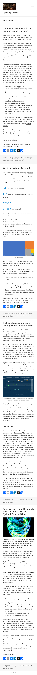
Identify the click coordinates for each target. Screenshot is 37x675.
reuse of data (25, 445)
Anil (31, 478)
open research (26, 159)
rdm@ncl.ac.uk (7, 650)
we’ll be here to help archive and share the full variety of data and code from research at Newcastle (18, 300)
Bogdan (18, 157)
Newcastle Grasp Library (12, 220)
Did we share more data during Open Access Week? (18, 324)
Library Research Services (20, 39)
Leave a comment (8, 162)
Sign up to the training (10, 140)
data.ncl (24, 157)
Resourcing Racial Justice (10, 564)
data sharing (7, 315)
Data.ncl (5, 551)
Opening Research (11, 12)
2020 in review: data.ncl (16, 168)
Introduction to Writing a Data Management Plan (18, 52)
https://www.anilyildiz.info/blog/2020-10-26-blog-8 (18, 484)
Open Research (9, 159)
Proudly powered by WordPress (10, 673)
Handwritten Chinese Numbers (14, 222)
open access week (11, 501)
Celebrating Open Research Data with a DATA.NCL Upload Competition (18, 511)
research (12, 160)
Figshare (16, 332)
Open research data (27, 315)
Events (28, 157)
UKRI (15, 159)
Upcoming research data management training (17, 29)
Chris (18, 313)
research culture (19, 160)
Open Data (29, 313)
